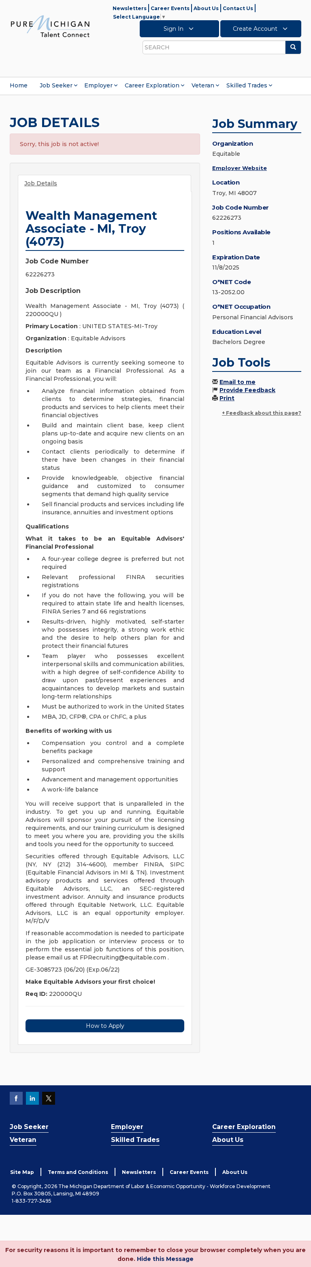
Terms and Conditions (78, 1172)
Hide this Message (165, 1259)
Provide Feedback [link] (247, 390)
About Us (206, 8)
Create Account (256, 28)
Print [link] (226, 398)
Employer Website (239, 168)
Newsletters (130, 8)
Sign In (174, 28)
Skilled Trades (246, 85)
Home (19, 85)
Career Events (170, 8)
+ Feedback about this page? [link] (261, 413)
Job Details (40, 183)
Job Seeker (56, 85)
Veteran (203, 85)
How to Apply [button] (105, 1025)
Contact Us (238, 8)
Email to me (237, 382)
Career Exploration (152, 85)
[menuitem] (18, 85)
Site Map (22, 1172)
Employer (98, 85)
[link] (50, 26)
